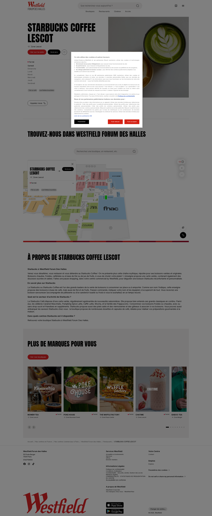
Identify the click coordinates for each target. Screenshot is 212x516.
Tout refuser (115, 121)
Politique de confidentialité (126, 96)
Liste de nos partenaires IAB (83, 116)
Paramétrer (81, 121)
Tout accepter (132, 121)
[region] (107, 90)
